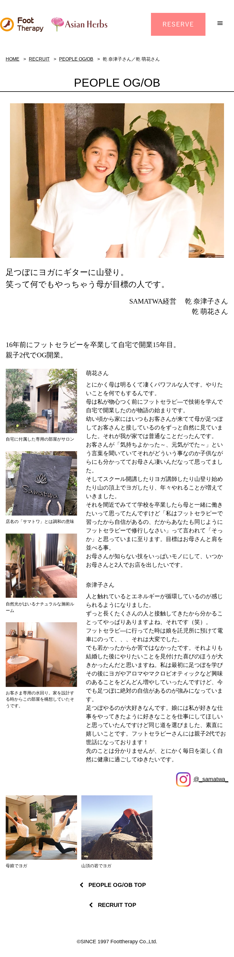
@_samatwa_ (210, 779)
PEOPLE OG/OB (76, 59)
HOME (12, 59)
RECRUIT (39, 59)
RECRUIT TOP (117, 905)
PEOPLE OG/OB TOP (117, 885)
